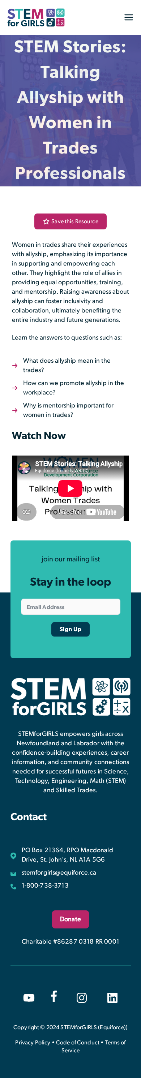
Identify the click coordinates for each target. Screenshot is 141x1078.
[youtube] (29, 997)
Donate (70, 919)
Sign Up (71, 629)
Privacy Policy (32, 1042)
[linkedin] (112, 997)
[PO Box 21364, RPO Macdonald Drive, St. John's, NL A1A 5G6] (70, 855)
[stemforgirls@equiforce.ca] (53, 873)
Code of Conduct (77, 1042)
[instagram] (81, 997)
